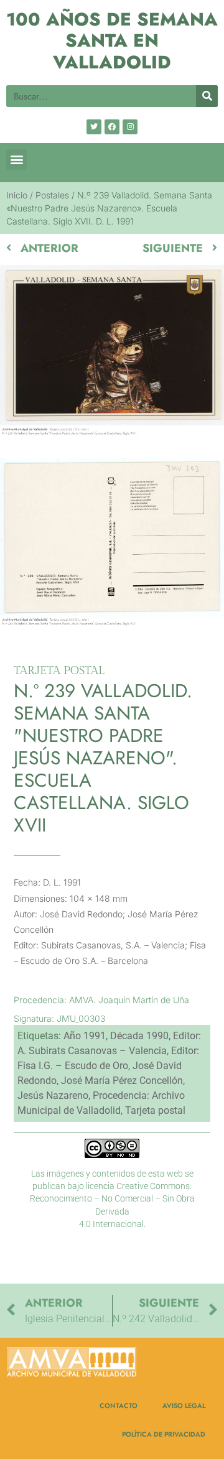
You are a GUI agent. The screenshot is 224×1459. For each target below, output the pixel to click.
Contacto (119, 1405)
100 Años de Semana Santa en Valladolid (112, 40)
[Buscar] (207, 96)
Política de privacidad (163, 1434)
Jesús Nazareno (52, 1095)
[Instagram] (130, 126)
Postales (52, 195)
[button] (16, 159)
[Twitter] (93, 126)
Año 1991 (84, 1036)
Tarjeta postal (155, 1110)
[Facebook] (112, 126)
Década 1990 (139, 1036)
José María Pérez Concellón (122, 1080)
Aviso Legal (183, 1405)
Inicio (16, 195)
